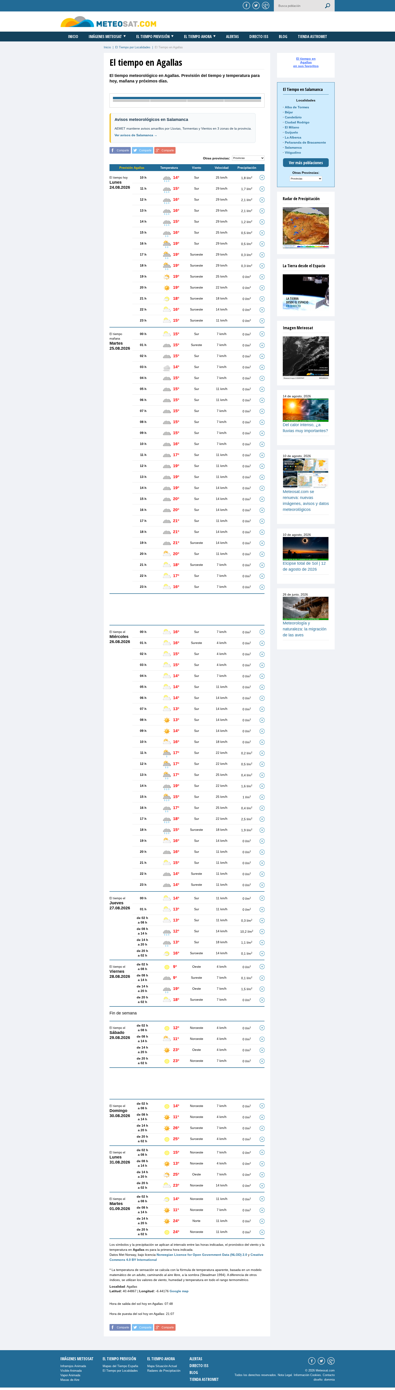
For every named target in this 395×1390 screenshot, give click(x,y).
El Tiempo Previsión (153, 36)
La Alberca (293, 137)
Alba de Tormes (297, 107)
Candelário (293, 117)
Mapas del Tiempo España (120, 1366)
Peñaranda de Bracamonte (305, 142)
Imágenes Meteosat (105, 36)
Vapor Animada (70, 1375)
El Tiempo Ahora (198, 36)
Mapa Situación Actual (162, 1366)
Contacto (329, 1375)
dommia (329, 1379)
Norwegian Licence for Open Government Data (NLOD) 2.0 (202, 1254)
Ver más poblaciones (306, 162)
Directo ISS (258, 36)
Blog (283, 36)
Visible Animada (71, 1370)
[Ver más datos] (261, 177)
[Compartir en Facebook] (245, 5)
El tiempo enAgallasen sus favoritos (306, 62)
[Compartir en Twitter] (255, 5)
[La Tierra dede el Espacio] (306, 292)
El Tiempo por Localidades (132, 47)
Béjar (289, 112)
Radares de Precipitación (163, 1370)
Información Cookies (307, 1375)
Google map (179, 1291)
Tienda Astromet (312, 36)
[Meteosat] (306, 358)
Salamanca (293, 147)
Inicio (73, 36)
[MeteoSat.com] (108, 21)
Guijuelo (291, 132)
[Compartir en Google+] (265, 5)
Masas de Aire (69, 1380)
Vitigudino (293, 152)
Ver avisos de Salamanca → (136, 135)
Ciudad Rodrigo (297, 122)
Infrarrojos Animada (73, 1366)
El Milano (292, 127)
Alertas (232, 36)
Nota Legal (285, 1375)
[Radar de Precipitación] (306, 227)
